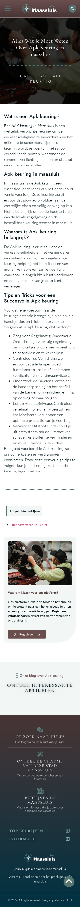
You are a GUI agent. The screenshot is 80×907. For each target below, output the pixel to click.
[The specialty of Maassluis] (40, 754)
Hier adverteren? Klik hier (29, 525)
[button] (7, 9)
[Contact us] (40, 729)
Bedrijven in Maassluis (40, 800)
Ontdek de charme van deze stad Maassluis (40, 765)
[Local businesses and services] (40, 791)
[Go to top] (69, 881)
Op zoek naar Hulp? (40, 736)
